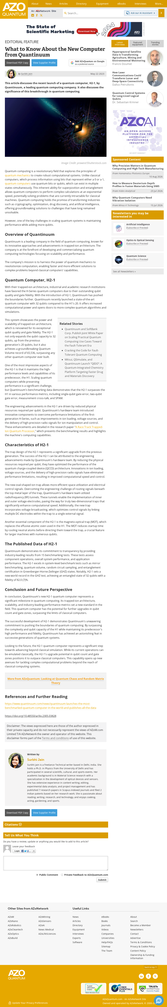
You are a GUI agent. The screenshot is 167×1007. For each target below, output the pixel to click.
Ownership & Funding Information (142, 956)
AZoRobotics (14, 925)
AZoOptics (13, 933)
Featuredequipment (137, 43)
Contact (134, 933)
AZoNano (13, 921)
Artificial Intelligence (138, 224)
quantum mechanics (17, 175)
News (76, 916)
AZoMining (44, 916)
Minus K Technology (129, 205)
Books (104, 921)
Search (134, 921)
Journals (105, 925)
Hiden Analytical (127, 190)
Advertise (135, 938)
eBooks (105, 916)
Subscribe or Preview (137, 227)
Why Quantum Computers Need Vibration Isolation (132, 199)
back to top (150, 967)
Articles (77, 921)
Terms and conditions (55, 738)
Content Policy (138, 950)
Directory (78, 925)
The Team (106, 950)
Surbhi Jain (35, 760)
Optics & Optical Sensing (140, 240)
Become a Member (140, 925)
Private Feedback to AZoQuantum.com (86, 874)
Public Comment (48, 874)
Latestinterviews (120, 43)
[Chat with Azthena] (159, 1000)
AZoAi (41, 925)
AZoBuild (13, 938)
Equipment (79, 929)
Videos (105, 929)
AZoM (11, 916)
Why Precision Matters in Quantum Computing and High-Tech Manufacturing (137, 167)
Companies (107, 933)
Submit (102, 879)
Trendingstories (155, 43)
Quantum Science (136, 255)
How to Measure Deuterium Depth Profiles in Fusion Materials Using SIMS (135, 185)
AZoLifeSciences (47, 933)
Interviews (78, 933)
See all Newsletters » (124, 271)
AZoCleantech (15, 929)
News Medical (46, 929)
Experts (77, 938)
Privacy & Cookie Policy (142, 946)
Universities (107, 938)
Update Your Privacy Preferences (29, 1002)
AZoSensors (44, 921)
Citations (12, 824)
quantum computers (17, 183)
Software (77, 942)
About (133, 916)
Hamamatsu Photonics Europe (134, 173)
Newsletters (136, 929)
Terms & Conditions (141, 942)
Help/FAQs (107, 942)
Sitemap (105, 946)
